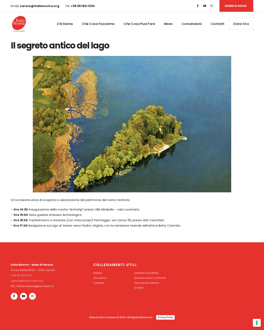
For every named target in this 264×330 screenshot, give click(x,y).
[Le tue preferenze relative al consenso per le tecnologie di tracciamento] (257, 323)
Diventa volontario (146, 273)
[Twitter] (204, 6)
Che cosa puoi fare (139, 23)
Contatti (217, 23)
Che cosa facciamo (98, 23)
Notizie (97, 273)
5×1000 (139, 288)
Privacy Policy (165, 317)
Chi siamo (65, 23)
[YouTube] (23, 296)
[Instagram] (211, 6)
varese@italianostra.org (27, 281)
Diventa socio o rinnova (150, 278)
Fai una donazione (146, 283)
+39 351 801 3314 (21, 275)
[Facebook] (198, 6)
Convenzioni (192, 23)
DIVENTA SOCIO (236, 6)
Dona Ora (241, 23)
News (168, 23)
